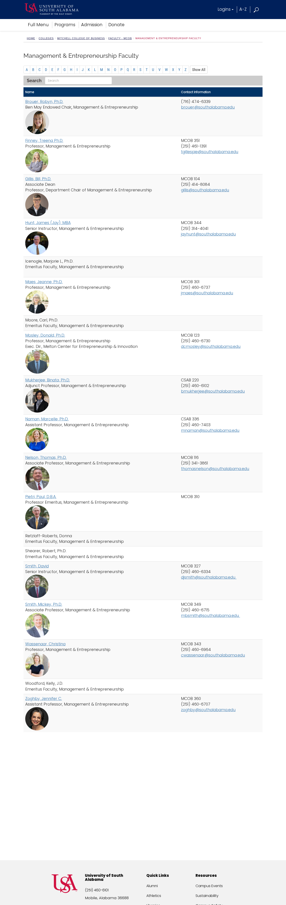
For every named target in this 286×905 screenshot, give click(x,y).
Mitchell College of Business (81, 38)
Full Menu (38, 25)
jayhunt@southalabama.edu (208, 234)
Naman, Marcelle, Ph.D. (47, 419)
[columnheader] (101, 92)
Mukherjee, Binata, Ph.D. (47, 380)
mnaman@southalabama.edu (210, 430)
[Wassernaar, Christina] (101, 665)
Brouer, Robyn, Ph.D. (44, 101)
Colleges (46, 38)
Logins (224, 9)
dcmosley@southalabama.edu (210, 346)
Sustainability (207, 895)
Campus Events (209, 885)
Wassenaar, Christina (45, 644)
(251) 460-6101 (97, 890)
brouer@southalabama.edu (208, 107)
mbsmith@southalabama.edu (210, 615)
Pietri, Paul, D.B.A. (40, 496)
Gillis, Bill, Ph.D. (38, 179)
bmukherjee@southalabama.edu (213, 391)
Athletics (153, 895)
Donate (116, 25)
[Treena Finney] (101, 160)
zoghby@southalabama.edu (208, 709)
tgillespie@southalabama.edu (209, 151)
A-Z (243, 9)
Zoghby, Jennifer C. (43, 698)
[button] (256, 9)
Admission (92, 25)
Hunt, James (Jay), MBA (48, 222)
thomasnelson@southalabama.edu (215, 468)
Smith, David (37, 566)
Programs (65, 25)
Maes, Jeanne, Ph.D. (44, 282)
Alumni (152, 885)
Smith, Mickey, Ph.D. (43, 604)
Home (31, 38)
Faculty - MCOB (120, 38)
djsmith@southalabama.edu (208, 577)
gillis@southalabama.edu (205, 190)
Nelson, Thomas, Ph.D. (46, 457)
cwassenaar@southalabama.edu (213, 655)
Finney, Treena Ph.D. (44, 140)
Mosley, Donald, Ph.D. (45, 335)
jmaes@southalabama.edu (207, 293)
